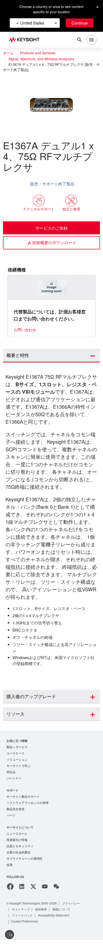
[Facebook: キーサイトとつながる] (10, 890)
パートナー (14, 779)
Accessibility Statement (55, 919)
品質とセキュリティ (20, 849)
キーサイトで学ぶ (18, 766)
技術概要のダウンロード (54, 242)
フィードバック (22, 919)
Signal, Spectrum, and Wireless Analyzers (42, 59)
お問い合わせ (25, 329)
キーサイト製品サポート (23, 798)
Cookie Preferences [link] (25, 925)
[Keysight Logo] (26, 40)
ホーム (8, 53)
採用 (9, 868)
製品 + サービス (17, 747)
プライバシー (75, 907)
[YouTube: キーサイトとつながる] (44, 890)
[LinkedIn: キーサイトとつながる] (22, 890)
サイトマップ (21, 913)
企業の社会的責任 (18, 855)
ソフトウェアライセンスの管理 (27, 804)
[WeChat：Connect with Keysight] (56, 890)
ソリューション (17, 760)
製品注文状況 (15, 811)
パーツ (11, 817)
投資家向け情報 (17, 842)
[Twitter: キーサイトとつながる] (33, 890)
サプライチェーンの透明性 (24, 862)
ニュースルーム (17, 836)
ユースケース (15, 753)
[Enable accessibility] (9, 934)
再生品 (11, 773)
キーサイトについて (20, 829)
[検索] (79, 40)
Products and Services (39, 53)
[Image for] (52, 287)
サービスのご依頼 (52, 227)
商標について (62, 913)
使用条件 (42, 913)
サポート (12, 791)
